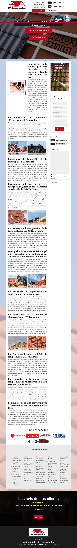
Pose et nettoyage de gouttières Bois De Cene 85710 (52, 472)
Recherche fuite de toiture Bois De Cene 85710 (28, 471)
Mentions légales (52, 544)
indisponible (58, 3)
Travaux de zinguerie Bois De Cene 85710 (16, 476)
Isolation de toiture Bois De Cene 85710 (52, 480)
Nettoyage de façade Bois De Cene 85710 (64, 471)
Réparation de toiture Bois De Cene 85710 (28, 478)
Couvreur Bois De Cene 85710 (64, 458)
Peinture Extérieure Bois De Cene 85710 (64, 479)
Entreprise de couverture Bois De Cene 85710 (16, 469)
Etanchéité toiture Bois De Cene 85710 (64, 464)
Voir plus (38, 517)
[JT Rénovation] (18, 5)
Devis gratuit (38, 37)
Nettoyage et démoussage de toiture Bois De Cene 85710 (16, 460)
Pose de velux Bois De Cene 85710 (28, 464)
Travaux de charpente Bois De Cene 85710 (40, 459)
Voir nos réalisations (38, 31)
